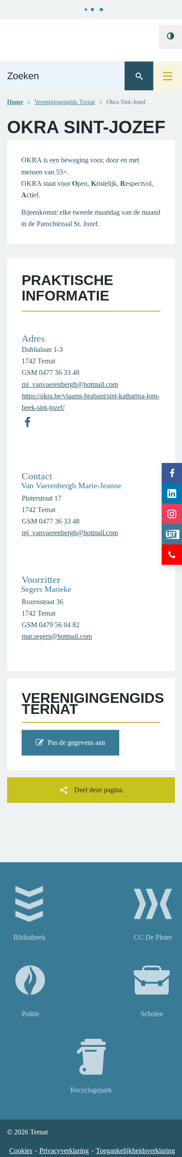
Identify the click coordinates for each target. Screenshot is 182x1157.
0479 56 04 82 (59, 625)
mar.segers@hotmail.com (57, 636)
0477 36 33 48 (59, 372)
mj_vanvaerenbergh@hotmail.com (70, 384)
